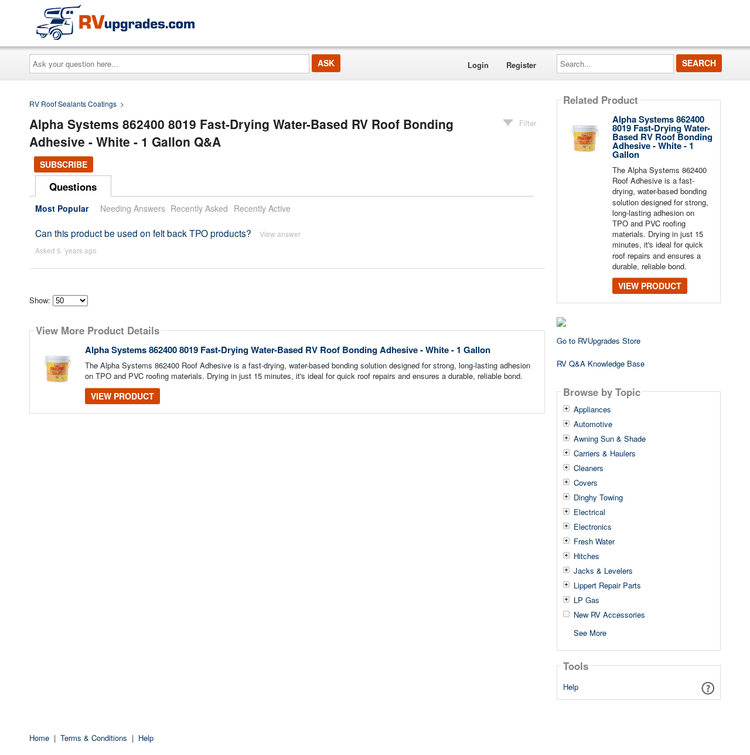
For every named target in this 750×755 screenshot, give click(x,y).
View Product (122, 396)
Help (570, 686)
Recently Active (262, 208)
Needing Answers (132, 208)
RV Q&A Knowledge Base (601, 363)
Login (478, 64)
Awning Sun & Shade (610, 439)
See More (590, 632)
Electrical (589, 512)
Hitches (586, 556)
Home (39, 737)
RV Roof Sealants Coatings (73, 104)
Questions (73, 187)
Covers (586, 483)
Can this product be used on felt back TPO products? (143, 232)
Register (521, 64)
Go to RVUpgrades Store (598, 340)
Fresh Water (594, 541)
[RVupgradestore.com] (115, 22)
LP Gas (586, 600)
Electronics (593, 527)
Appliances (592, 409)
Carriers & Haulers (605, 453)
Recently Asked (199, 208)
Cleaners (589, 468)
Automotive (593, 424)
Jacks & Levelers (603, 571)
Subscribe (63, 164)
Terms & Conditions (93, 737)
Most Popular (61, 208)
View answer (280, 234)
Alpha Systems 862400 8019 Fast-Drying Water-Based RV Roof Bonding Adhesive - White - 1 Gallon (287, 349)
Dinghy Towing (598, 497)
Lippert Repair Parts (607, 585)
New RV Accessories (609, 615)
